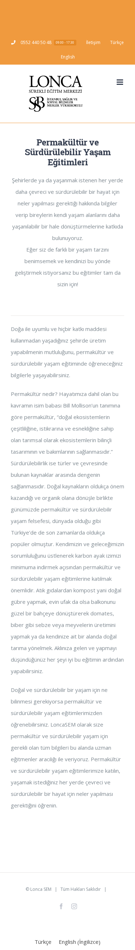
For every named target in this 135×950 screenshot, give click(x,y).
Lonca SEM (40, 889)
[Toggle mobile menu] (120, 82)
